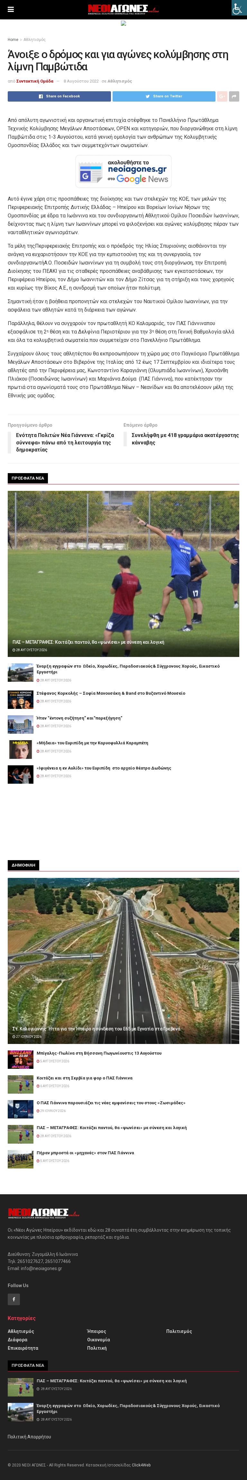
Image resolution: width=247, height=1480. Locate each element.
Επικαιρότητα (23, 1348)
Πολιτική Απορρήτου (29, 1436)
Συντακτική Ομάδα (34, 81)
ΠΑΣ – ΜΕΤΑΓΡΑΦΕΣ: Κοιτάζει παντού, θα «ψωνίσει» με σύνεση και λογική (88, 642)
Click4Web (141, 1465)
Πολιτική (97, 1348)
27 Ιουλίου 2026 (28, 1036)
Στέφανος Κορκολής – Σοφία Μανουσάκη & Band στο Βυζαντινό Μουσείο (111, 693)
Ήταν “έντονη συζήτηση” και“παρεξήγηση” (79, 718)
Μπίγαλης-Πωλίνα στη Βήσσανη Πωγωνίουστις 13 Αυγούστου (99, 1053)
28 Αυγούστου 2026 (31, 650)
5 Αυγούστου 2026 (54, 1061)
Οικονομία (98, 1339)
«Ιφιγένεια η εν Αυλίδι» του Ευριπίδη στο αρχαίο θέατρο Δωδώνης (104, 768)
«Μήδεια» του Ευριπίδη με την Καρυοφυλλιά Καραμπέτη (93, 742)
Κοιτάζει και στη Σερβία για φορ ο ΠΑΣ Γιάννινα (85, 1078)
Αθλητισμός (34, 39)
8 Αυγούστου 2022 (81, 81)
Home (13, 39)
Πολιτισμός (179, 1331)
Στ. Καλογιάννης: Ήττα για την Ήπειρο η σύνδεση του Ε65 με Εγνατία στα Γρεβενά (96, 1028)
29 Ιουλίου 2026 (53, 1111)
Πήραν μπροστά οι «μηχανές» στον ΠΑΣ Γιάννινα (85, 1152)
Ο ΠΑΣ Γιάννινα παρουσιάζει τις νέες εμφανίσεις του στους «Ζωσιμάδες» (111, 1102)
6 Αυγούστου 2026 (54, 1086)
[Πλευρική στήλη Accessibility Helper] (239, 7)
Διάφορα (17, 1339)
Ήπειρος (96, 1331)
